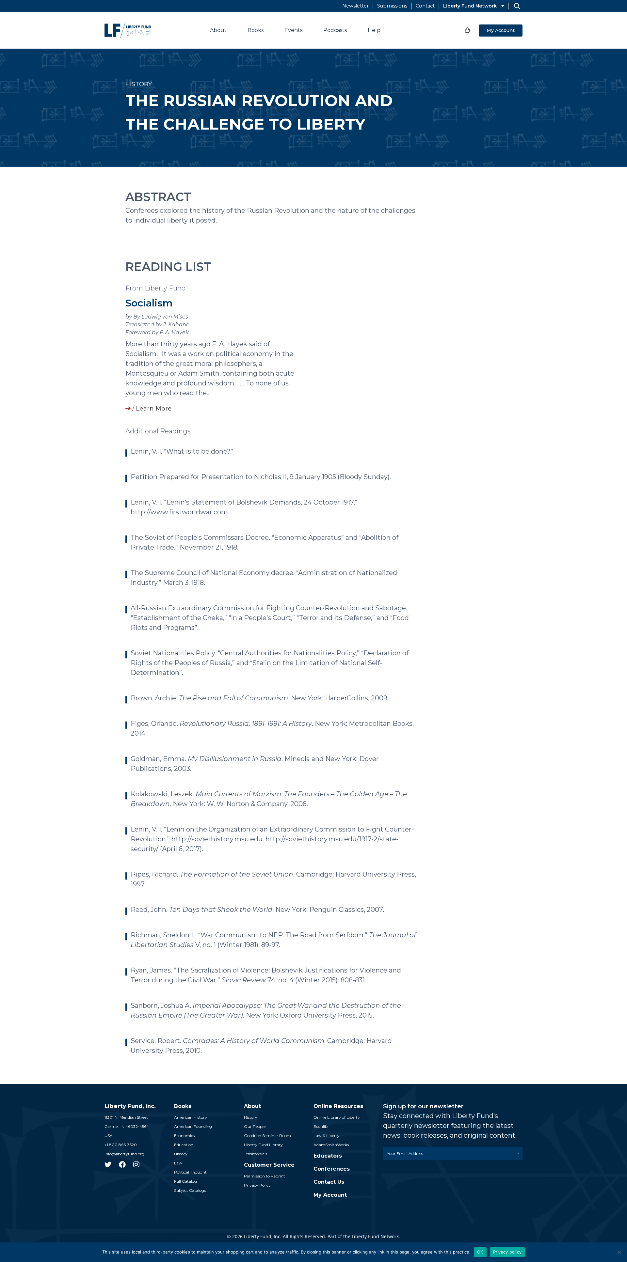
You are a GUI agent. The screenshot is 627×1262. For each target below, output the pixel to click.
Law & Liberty (327, 1135)
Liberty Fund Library (263, 1144)
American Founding (193, 1126)
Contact (425, 6)
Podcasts (335, 30)
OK (480, 1251)
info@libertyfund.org (124, 1153)
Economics (184, 1135)
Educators (328, 1156)
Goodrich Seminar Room (267, 1135)
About (218, 30)
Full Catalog (185, 1181)
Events (293, 30)
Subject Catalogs (190, 1190)
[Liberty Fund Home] (127, 30)
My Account (501, 30)
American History (190, 1117)
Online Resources (338, 1106)
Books (256, 30)
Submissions (392, 6)
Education (183, 1144)
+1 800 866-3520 (120, 1144)
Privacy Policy (257, 1185)
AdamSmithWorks (331, 1144)
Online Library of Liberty (337, 1117)
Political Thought (190, 1172)
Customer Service (269, 1165)
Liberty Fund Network (470, 6)
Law (178, 1163)
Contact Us (329, 1182)
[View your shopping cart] (467, 30)
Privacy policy (507, 1251)
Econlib (321, 1126)
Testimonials (255, 1153)
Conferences (332, 1169)
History (180, 1153)
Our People (254, 1126)
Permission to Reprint (264, 1176)
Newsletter (355, 6)
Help (374, 30)
